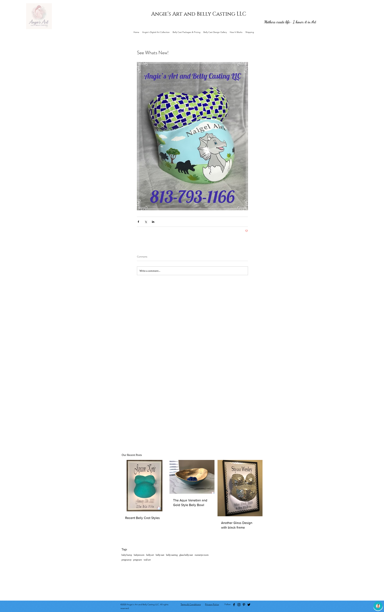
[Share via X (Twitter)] (145, 221)
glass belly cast (186, 554)
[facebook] (234, 605)
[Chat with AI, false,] (378, 605)
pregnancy (126, 559)
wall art (147, 559)
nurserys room (202, 554)
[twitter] (249, 605)
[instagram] (239, 605)
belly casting (172, 554)
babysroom (139, 554)
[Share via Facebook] (138, 221)
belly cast (160, 554)
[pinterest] (244, 605)
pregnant (137, 559)
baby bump (127, 554)
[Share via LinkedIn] (153, 221)
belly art (150, 554)
